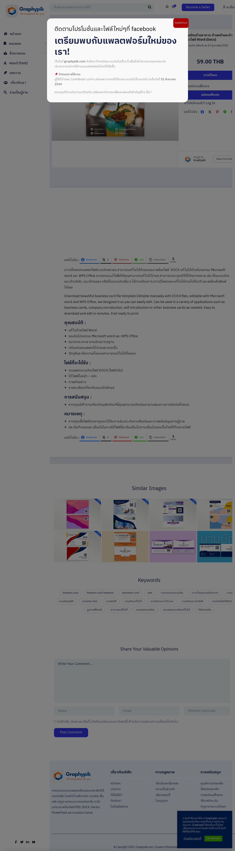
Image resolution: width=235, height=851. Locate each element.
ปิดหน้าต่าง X (181, 23)
